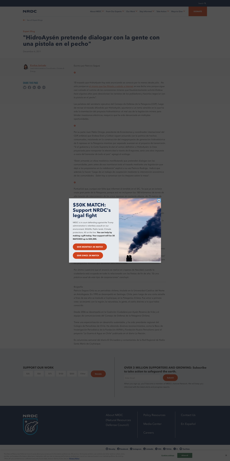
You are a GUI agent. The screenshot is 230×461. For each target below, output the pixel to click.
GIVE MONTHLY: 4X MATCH (90, 247)
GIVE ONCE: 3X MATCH (88, 255)
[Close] (159, 200)
